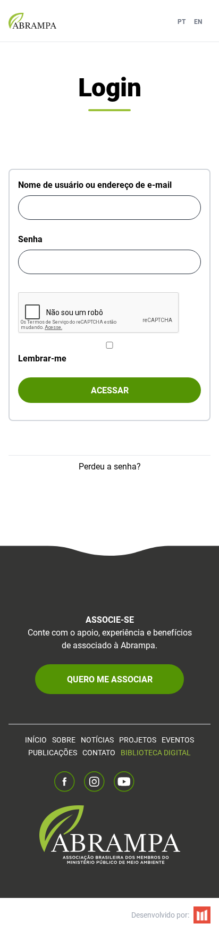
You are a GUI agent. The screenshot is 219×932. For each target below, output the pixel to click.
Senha (30, 238)
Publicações (52, 752)
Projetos (137, 740)
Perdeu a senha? (110, 466)
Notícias (97, 740)
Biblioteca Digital (156, 752)
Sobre (63, 740)
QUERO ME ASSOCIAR (110, 678)
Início (36, 740)
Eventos (178, 740)
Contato (98, 752)
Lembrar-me (42, 358)
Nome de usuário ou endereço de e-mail (95, 184)
